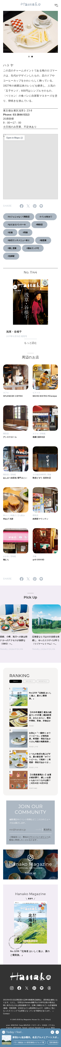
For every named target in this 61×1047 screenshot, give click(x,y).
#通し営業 (12, 248)
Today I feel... (14, 1032)
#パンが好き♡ (46, 217)
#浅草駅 (11, 256)
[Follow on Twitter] (26, 988)
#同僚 (25, 232)
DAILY (15, 681)
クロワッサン (36, 1025)
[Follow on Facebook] (19, 988)
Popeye (9, 1028)
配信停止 (48, 829)
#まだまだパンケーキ (17, 224)
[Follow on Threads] (49, 988)
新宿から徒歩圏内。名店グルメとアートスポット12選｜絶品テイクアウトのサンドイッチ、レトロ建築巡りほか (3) (36, 1037)
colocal (31, 1028)
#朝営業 (43, 240)
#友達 (10, 232)
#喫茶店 (39, 224)
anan (8, 1025)
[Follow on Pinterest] (34, 988)
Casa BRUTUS (24, 1025)
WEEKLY (29, 681)
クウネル (51, 1025)
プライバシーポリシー (38, 837)
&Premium (17, 1028)
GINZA (44, 1025)
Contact (6, 1014)
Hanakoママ (39, 1028)
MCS (53, 1028)
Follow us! (30, 873)
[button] (29, 56)
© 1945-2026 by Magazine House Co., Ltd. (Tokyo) (30, 1019)
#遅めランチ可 (33, 248)
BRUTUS (14, 1025)
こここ (47, 1028)
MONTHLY (43, 681)
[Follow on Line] (42, 988)
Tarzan (25, 1028)
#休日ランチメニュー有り (19, 240)
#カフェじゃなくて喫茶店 (19, 217)
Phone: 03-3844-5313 (16, 114)
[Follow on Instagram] (11, 988)
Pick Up (30, 597)
